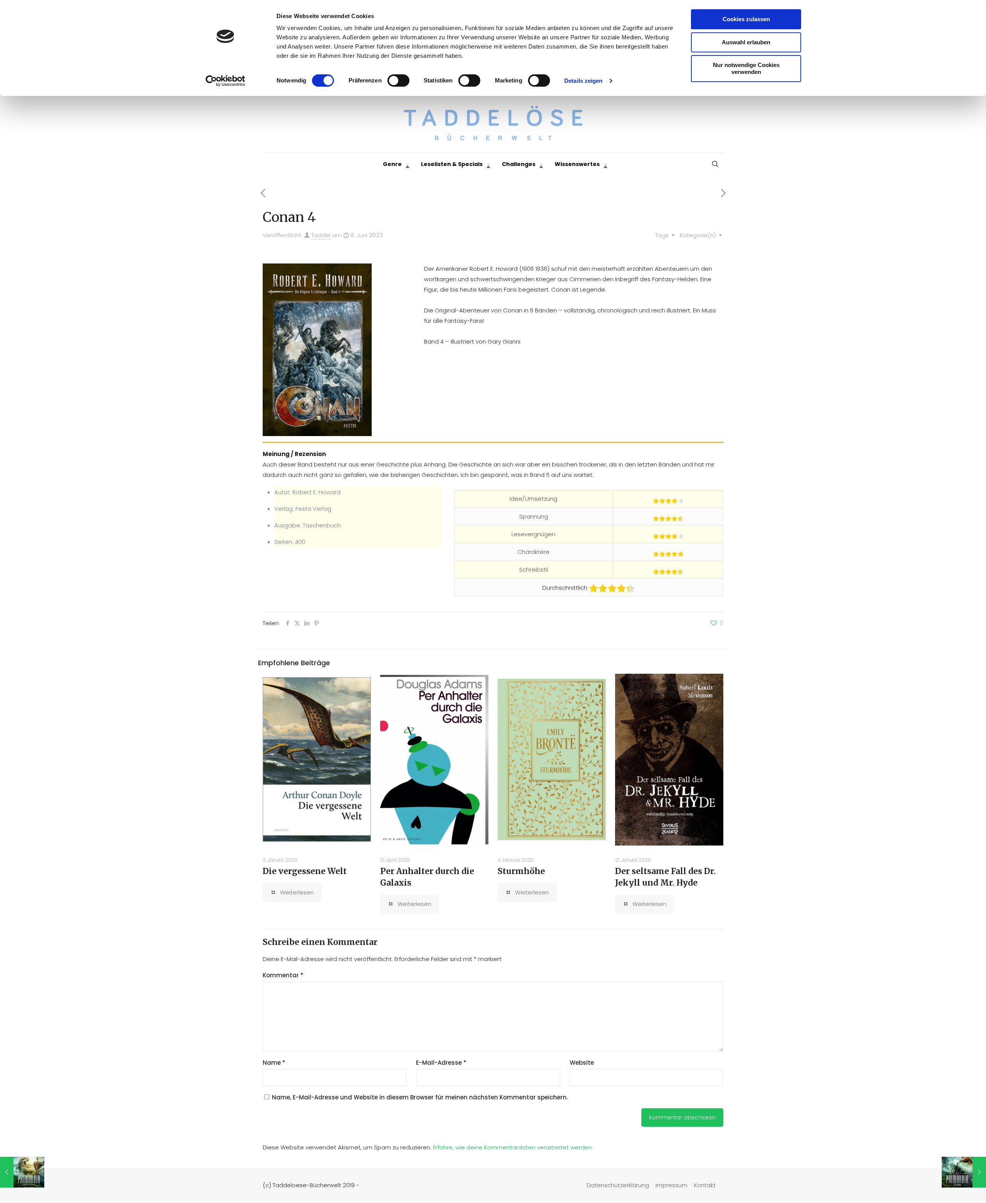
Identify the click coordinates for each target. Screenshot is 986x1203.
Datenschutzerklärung (618, 1185)
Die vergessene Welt (305, 871)
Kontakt (705, 1185)
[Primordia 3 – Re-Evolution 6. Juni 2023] (964, 1172)
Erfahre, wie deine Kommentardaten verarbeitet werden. (513, 1147)
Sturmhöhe (521, 871)
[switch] (398, 80)
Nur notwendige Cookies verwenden (746, 68)
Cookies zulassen (746, 19)
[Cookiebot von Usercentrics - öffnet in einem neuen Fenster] (225, 81)
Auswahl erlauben (746, 42)
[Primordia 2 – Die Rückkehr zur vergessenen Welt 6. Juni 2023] (22, 1172)
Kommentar (283, 975)
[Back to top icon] (949, 1187)
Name (274, 1063)
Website (582, 1063)
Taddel (320, 235)
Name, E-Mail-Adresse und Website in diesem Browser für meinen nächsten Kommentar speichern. (420, 1097)
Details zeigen (583, 80)
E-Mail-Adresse (441, 1063)
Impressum (672, 1185)
